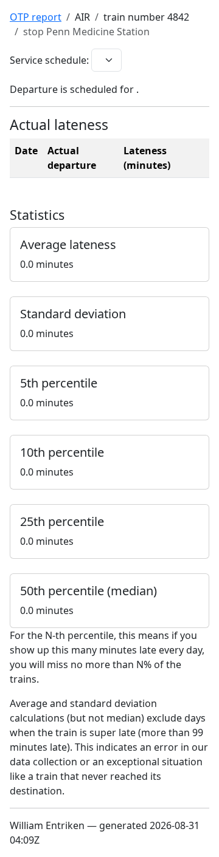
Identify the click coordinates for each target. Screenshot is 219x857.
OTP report (35, 17)
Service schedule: (49, 60)
